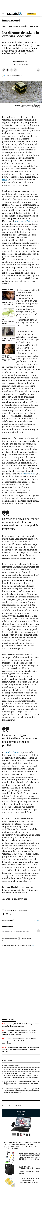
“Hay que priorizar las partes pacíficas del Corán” (8, 358)
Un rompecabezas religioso (8, 321)
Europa (4, 26)
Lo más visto (7, 1061)
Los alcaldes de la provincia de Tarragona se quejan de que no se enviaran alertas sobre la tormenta (21, 1049)
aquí (33, 945)
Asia (37, 26)
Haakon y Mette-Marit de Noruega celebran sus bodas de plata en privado (20, 1025)
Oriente (32, 26)
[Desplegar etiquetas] (38, 930)
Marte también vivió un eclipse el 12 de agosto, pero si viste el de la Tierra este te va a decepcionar (19, 1041)
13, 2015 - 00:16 (21, 64)
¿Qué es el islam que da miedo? (8, 339)
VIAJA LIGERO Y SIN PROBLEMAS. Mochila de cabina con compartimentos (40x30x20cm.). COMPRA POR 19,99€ (29, 1169)
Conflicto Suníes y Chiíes (22, 931)
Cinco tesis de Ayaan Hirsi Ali (8, 303)
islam (4, 179)
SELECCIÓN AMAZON (21, 1113)
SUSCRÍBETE (31, 13)
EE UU (10, 26)
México (15, 26)
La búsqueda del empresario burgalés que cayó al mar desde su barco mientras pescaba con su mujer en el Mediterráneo (21, 1083)
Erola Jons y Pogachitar (12, 1065)
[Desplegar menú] (4, 13)
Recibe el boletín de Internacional (16, 910)
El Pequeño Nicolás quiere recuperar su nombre (20, 1069)
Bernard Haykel (21, 61)
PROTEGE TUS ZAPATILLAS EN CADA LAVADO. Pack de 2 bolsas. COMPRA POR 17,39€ (29, 1180)
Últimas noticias (8, 1020)
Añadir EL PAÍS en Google (13, 75)
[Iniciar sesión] (38, 13)
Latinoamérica (23, 26)
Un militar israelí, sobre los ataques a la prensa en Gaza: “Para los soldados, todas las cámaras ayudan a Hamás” (19, 1032)
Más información (6, 941)
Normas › (37, 920)
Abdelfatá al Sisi (28, 473)
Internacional (11, 20)
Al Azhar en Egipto (23, 221)
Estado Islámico (12, 752)
